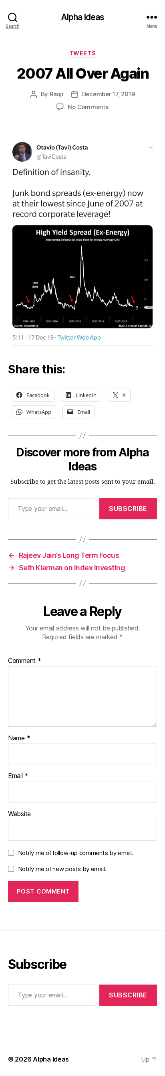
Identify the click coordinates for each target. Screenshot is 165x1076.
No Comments (88, 107)
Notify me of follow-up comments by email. (75, 853)
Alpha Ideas (82, 17)
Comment (24, 661)
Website (19, 814)
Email (18, 776)
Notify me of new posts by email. (62, 869)
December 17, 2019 (108, 94)
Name (19, 738)
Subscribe (128, 509)
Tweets (82, 53)
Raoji (56, 94)
